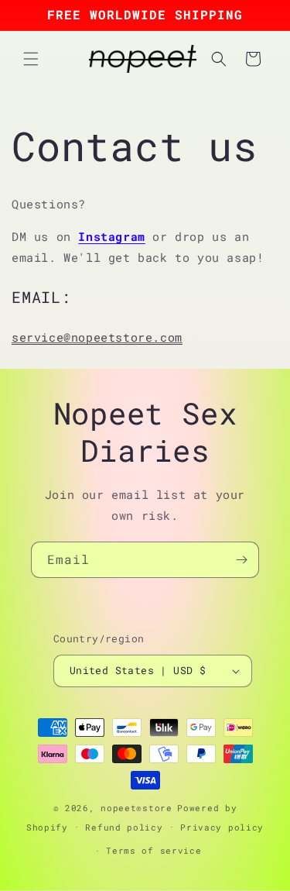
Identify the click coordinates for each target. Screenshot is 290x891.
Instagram (111, 236)
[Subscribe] (241, 560)
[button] (31, 59)
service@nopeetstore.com (97, 337)
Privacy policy (222, 827)
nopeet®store (136, 808)
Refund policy (123, 827)
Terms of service (153, 850)
